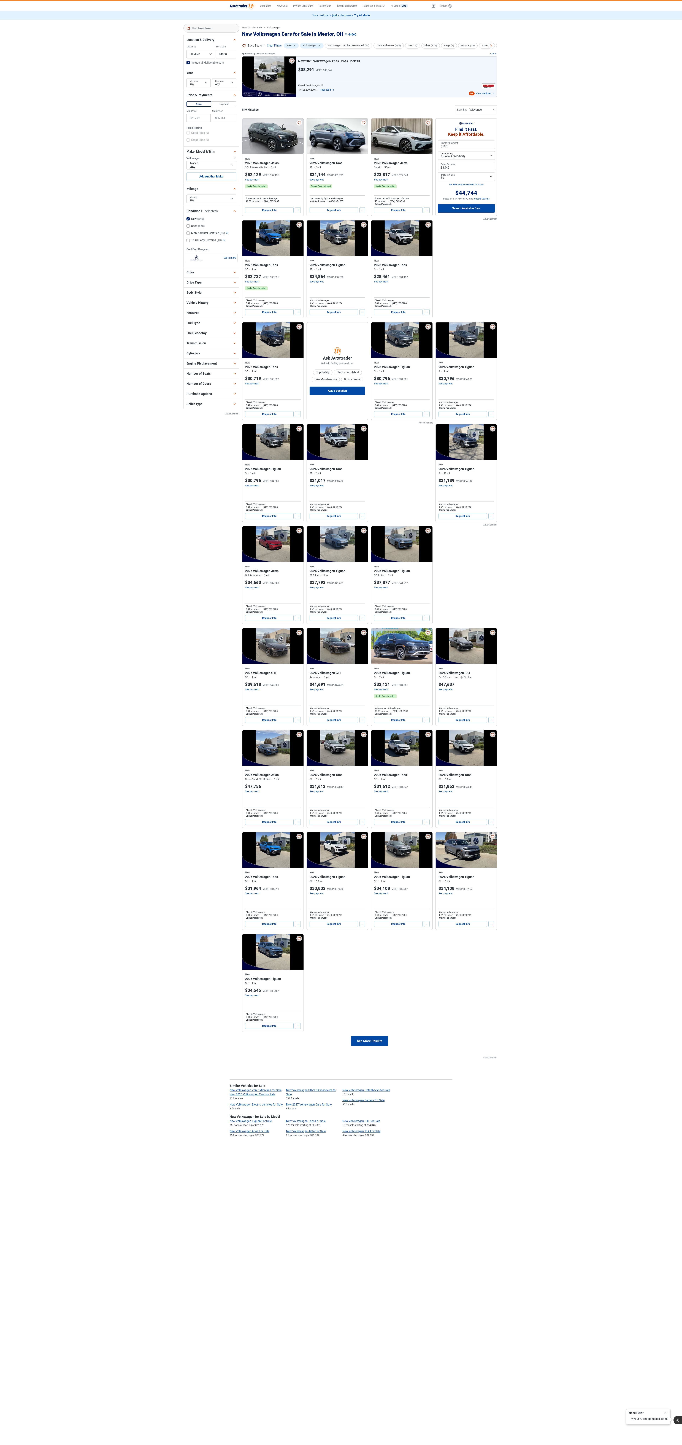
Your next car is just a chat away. (341, 15)
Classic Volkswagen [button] (309, 85)
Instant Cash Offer (347, 5)
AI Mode (398, 5)
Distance (191, 46)
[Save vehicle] (292, 61)
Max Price (217, 111)
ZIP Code (221, 46)
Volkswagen (273, 27)
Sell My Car (325, 5)
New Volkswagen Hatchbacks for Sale (366, 1090)
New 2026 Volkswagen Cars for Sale (252, 1094)
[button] (433, 6)
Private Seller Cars (303, 5)
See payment (252, 179)
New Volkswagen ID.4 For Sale (361, 1131)
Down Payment (448, 164)
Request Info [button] (327, 89)
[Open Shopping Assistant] (677, 1420)
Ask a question (337, 390)
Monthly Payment (449, 143)
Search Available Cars (466, 208)
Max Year (219, 81)
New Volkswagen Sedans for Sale (363, 1100)
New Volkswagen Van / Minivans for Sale (256, 1090)
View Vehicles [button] (483, 93)
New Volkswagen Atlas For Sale (249, 1131)
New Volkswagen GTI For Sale (361, 1121)
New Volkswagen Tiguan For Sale (251, 1121)
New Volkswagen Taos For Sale (306, 1121)
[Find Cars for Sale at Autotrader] (242, 6)
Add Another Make (211, 176)
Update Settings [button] (481, 199)
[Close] (665, 1413)
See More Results (369, 1041)
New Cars (282, 5)
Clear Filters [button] (274, 45)
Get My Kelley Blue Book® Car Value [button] (466, 184)
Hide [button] (492, 53)
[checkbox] (197, 133)
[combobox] (211, 28)
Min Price (191, 111)
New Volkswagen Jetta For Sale (306, 1131)
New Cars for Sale (252, 27)
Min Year (194, 81)
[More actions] (298, 210)
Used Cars (265, 5)
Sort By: (462, 109)
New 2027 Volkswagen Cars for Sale (309, 1104)
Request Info (269, 210)
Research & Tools (372, 5)
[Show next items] (491, 45)
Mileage (193, 197)
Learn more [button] (229, 257)
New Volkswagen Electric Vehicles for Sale (256, 1104)
